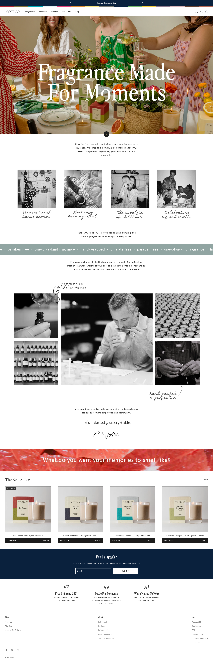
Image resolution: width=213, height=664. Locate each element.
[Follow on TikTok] (24, 650)
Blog (77, 12)
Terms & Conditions (106, 638)
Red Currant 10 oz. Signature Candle (28, 536)
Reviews (101, 626)
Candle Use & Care (13, 630)
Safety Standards (105, 634)
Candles (8, 622)
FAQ (193, 630)
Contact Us (196, 626)
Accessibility (197, 622)
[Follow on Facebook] (6, 650)
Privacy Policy (103, 630)
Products (43, 12)
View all (205, 479)
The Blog (8, 626)
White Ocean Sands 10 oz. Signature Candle (132, 536)
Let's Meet (66, 12)
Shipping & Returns (200, 638)
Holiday (54, 12)
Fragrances (30, 12)
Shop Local (196, 642)
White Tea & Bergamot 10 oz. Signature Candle (185, 536)
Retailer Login (197, 634)
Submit (125, 571)
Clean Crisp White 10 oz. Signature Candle (80, 536)
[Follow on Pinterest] (18, 650)
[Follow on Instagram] (12, 650)
